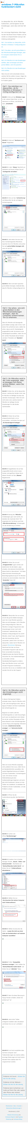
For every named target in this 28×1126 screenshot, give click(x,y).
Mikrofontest (11, 645)
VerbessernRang (18, 1119)
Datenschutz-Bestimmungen (13, 1108)
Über (14, 1106)
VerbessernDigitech (10, 1117)
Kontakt (19, 1106)
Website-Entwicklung (12, 1114)
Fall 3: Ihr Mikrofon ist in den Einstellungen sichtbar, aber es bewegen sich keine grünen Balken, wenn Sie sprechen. (13, 62)
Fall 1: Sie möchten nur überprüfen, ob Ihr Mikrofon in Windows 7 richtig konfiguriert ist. (13, 45)
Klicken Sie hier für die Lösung (13, 1084)
